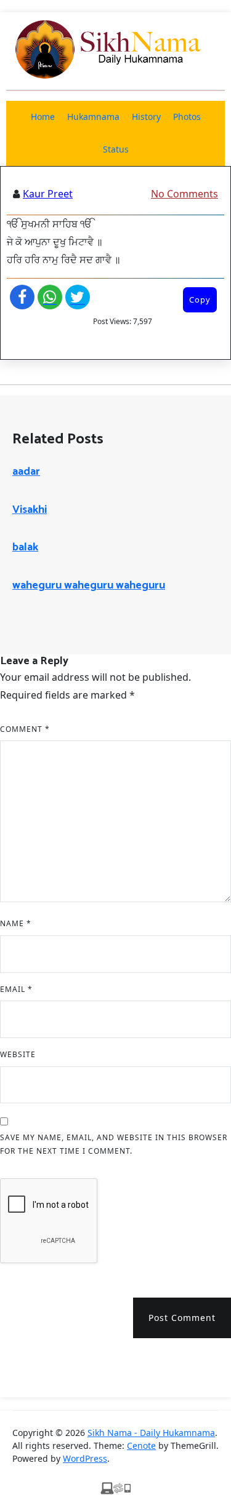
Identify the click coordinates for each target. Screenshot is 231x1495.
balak (25, 547)
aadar (26, 471)
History (146, 116)
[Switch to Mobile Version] (115, 1487)
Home (43, 116)
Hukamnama (93, 116)
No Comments (184, 193)
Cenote (141, 1445)
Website (18, 1054)
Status (116, 149)
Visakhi (29, 510)
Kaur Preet (48, 193)
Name (15, 923)
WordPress (85, 1458)
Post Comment (182, 1317)
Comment (25, 729)
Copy (200, 299)
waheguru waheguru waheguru (88, 585)
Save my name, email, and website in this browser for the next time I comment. (113, 1144)
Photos (187, 116)
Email (16, 989)
